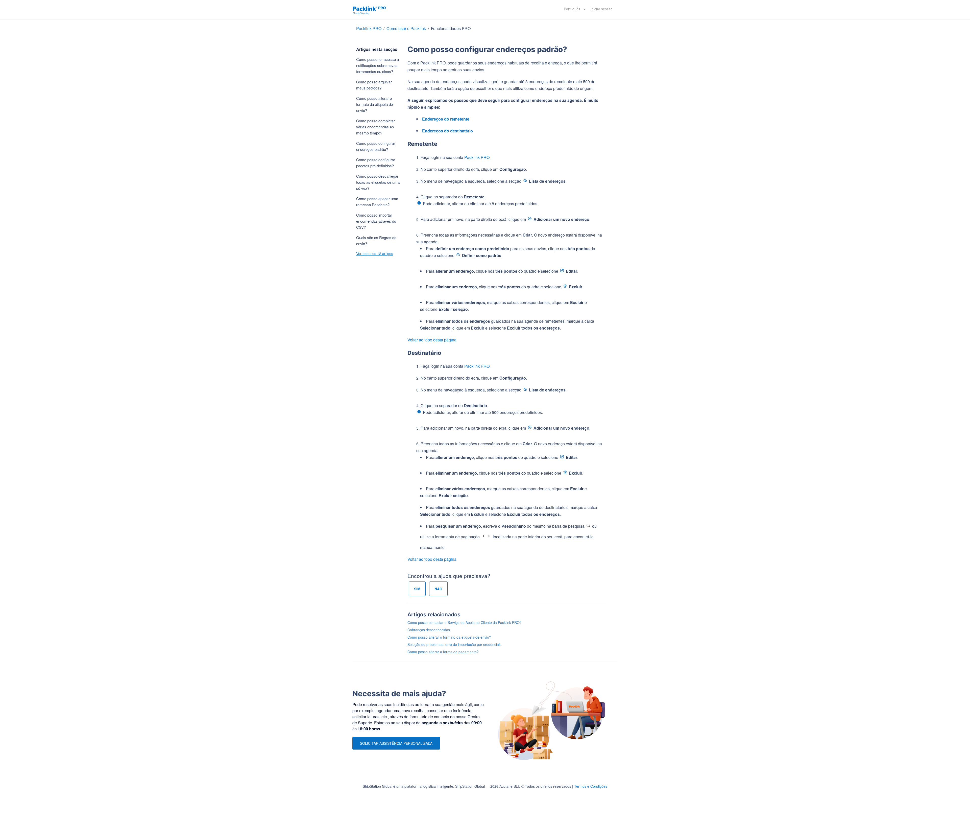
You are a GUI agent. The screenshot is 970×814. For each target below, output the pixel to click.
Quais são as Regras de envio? (376, 240)
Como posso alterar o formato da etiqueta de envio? (374, 104)
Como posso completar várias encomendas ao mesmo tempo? (375, 126)
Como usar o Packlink (406, 28)
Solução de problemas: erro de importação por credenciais (454, 644)
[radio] (417, 589)
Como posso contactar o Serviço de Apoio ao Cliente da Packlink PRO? (464, 622)
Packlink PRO (368, 28)
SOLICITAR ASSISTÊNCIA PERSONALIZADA (396, 743)
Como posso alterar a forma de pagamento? (443, 651)
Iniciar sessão (602, 8)
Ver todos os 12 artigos (374, 253)
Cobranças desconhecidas (428, 629)
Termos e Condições (590, 786)
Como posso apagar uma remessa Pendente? (377, 201)
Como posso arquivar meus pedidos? (374, 84)
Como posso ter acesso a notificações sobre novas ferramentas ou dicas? (377, 65)
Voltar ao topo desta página (431, 340)
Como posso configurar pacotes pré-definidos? (375, 162)
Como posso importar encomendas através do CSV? (376, 221)
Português (572, 8)
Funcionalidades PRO (451, 28)
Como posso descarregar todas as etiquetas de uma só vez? (378, 182)
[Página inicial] (369, 9)
